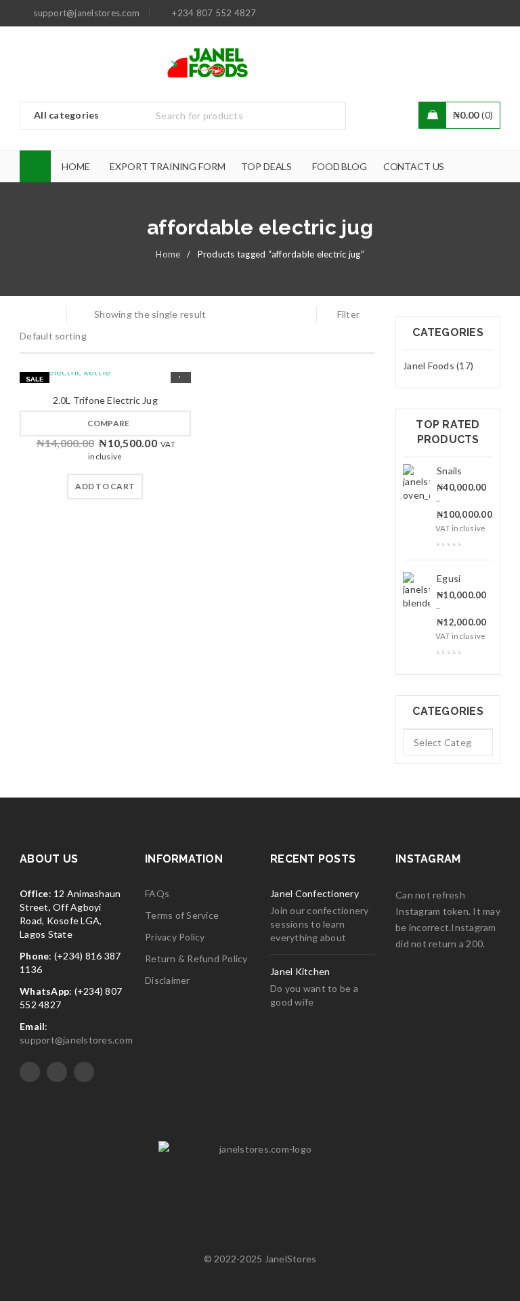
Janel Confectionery (314, 893)
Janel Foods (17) (438, 365)
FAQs (157, 893)
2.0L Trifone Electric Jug (105, 400)
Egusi (448, 578)
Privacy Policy (175, 937)
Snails (449, 470)
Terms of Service (182, 915)
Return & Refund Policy (196, 958)
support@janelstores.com (76, 1040)
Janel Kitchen (300, 971)
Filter (348, 314)
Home (168, 254)
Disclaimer (167, 980)
